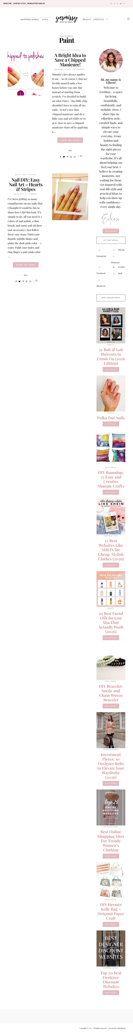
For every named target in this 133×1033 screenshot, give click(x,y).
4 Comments (79, 69)
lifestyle (99, 18)
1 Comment (32, 194)
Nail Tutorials (74, 50)
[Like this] (79, 156)
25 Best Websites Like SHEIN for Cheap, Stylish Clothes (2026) (111, 549)
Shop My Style (19, 3)
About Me (7, 3)
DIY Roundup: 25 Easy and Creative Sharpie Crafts (111, 479)
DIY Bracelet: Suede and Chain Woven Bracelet (111, 693)
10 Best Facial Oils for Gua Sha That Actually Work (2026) (111, 622)
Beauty (87, 18)
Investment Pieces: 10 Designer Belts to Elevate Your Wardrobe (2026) (110, 766)
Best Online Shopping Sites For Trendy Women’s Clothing (110, 840)
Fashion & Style (111, 536)
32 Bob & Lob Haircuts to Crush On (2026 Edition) (111, 356)
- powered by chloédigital (116, 1028)
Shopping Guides (30, 18)
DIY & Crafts (110, 467)
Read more (111, 369)
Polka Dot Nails (111, 417)
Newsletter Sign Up (36, 3)
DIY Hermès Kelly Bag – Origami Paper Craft (111, 911)
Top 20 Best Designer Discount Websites (110, 979)
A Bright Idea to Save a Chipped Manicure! (70, 59)
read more (111, 231)
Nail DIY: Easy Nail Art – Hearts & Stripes (26, 184)
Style (45, 18)
